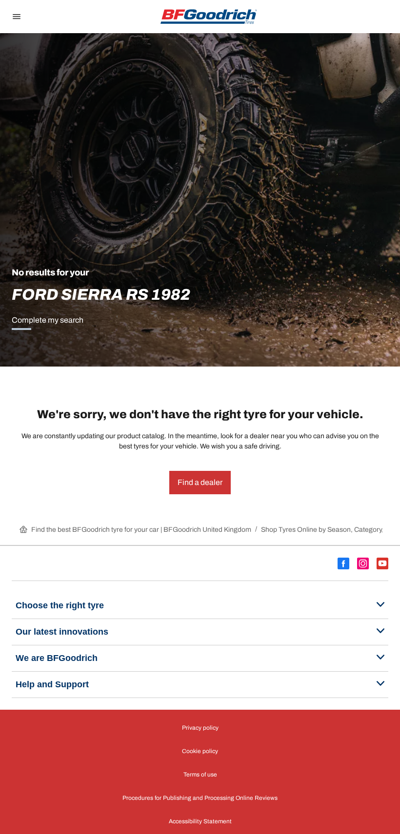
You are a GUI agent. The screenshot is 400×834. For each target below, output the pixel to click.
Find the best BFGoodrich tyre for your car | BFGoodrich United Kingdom (141, 529)
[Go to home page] (208, 16)
